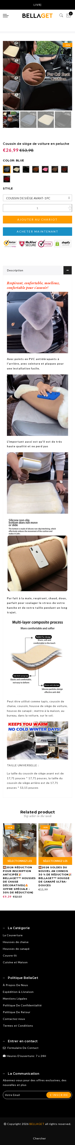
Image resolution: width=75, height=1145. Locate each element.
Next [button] (60, 78)
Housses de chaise (16, 942)
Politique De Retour (16, 1012)
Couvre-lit (10, 955)
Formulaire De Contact (23, 1047)
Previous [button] (10, 78)
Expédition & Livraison (18, 991)
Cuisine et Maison (15, 962)
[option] (37, 75)
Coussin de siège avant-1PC (28, 198)
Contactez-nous (14, 1018)
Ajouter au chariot (37, 219)
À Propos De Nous (15, 985)
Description (15, 270)
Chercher (39, 1138)
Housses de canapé (16, 948)
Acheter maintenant (37, 231)
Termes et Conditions (18, 1025)
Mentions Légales (15, 998)
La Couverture (13, 935)
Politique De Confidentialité (22, 1005)
